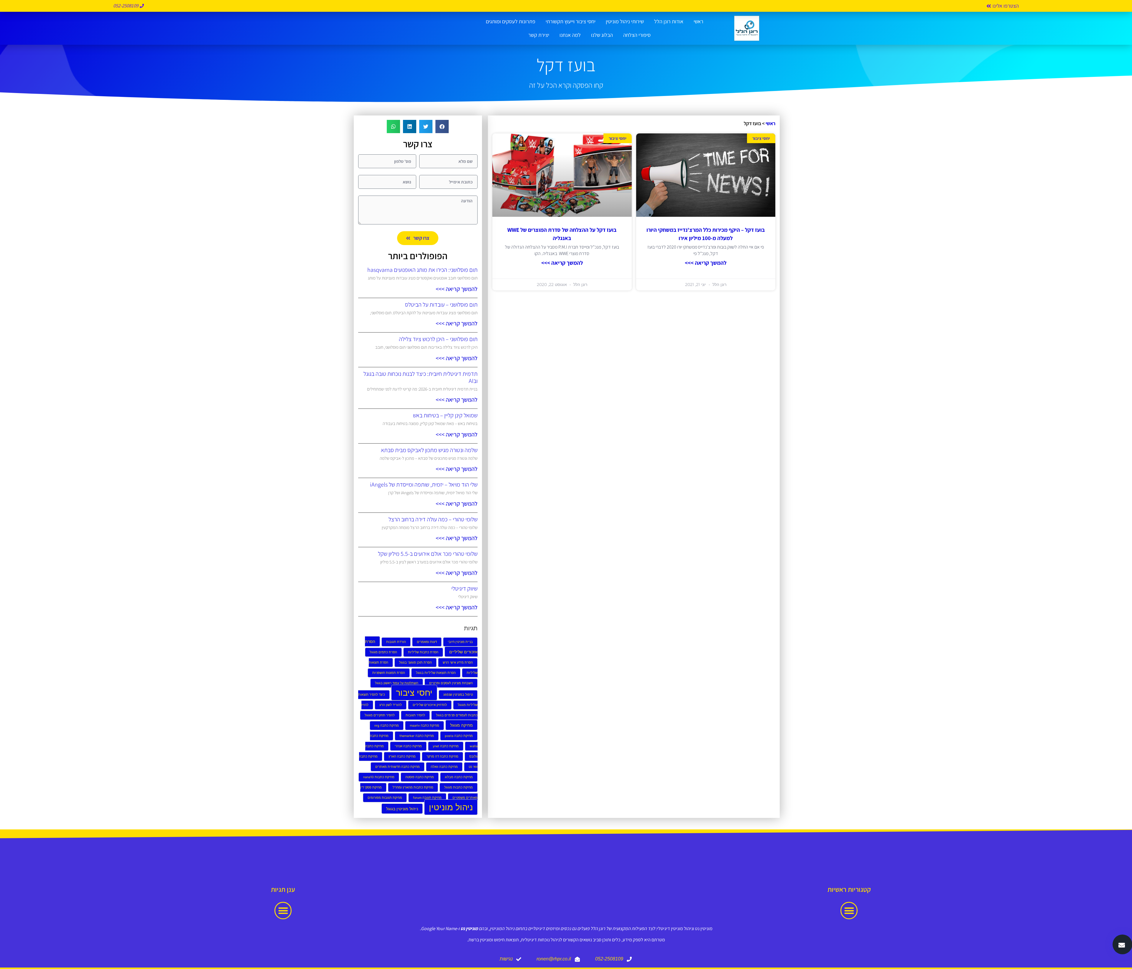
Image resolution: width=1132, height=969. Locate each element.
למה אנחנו (570, 35)
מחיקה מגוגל (461, 724)
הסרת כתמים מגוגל (383, 652)
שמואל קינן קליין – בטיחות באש (445, 415)
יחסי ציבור (414, 692)
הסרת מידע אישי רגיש (458, 662)
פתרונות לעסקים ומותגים (510, 21)
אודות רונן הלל (668, 21)
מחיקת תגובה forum (427, 798)
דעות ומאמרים (427, 642)
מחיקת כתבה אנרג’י (408, 746)
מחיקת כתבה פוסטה (419, 777)
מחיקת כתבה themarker (416, 736)
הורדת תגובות (396, 642)
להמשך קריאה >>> (705, 262)
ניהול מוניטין (451, 807)
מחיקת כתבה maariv (424, 725)
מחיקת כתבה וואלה (444, 767)
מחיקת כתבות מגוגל (458, 787)
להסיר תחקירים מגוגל (380, 715)
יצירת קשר (538, 35)
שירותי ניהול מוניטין (625, 21)
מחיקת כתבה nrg (386, 725)
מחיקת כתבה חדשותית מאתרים (397, 767)
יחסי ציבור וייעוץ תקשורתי (570, 21)
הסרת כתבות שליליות (423, 652)
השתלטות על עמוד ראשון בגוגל (396, 683)
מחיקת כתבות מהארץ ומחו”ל (413, 787)
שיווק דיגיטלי (464, 588)
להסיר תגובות (415, 715)
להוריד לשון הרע (390, 705)
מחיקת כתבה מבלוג (459, 777)
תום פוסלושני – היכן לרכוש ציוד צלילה (438, 339)
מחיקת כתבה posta (459, 736)
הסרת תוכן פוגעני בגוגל (415, 662)
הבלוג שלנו (602, 35)
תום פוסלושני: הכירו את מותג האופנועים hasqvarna (422, 270)
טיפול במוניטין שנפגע (458, 695)
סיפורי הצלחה (637, 35)
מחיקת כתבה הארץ (402, 756)
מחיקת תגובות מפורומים (385, 798)
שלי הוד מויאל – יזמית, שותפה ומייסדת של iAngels (424, 484)
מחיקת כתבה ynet (446, 746)
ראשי (698, 21)
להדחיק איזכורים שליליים (430, 705)
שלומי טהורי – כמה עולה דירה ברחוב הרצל (433, 519)
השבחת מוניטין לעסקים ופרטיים (451, 683)
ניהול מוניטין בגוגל (402, 808)
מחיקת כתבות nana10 (378, 777)
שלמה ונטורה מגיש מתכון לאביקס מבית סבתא (429, 450)
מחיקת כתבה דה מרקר (442, 756)
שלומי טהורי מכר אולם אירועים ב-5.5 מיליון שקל (428, 554)
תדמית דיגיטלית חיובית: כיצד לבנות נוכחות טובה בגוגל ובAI (420, 377)
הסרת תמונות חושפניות (388, 673)
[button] (442, 126)
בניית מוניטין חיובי (460, 642)
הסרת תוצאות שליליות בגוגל (436, 673)
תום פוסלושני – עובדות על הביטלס (441, 304)
